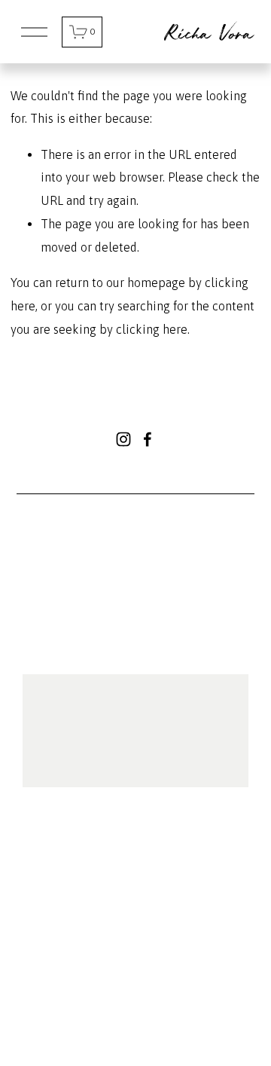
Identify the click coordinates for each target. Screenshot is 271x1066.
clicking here (151, 329)
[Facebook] (147, 439)
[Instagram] (123, 439)
